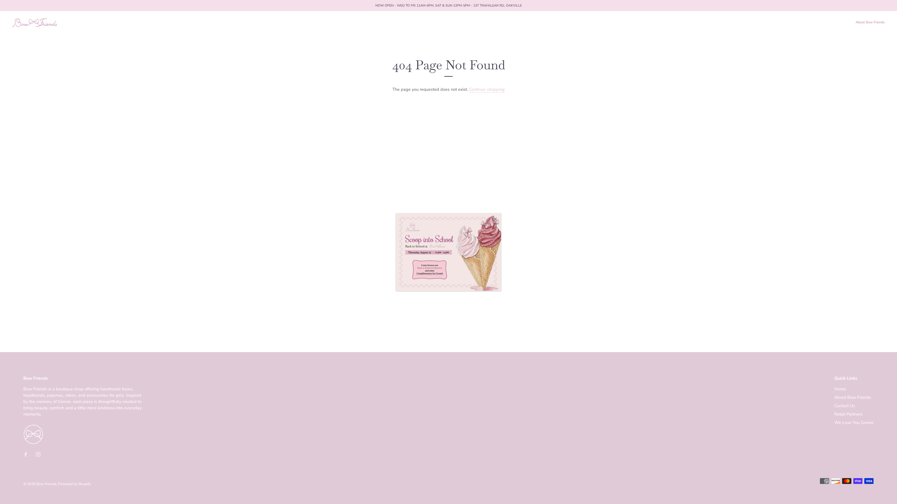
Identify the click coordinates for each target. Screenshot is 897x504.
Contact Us (844, 406)
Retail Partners (848, 414)
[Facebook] (25, 454)
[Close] (495, 219)
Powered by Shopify (74, 484)
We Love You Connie (854, 422)
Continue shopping (487, 89)
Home (840, 389)
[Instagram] (38, 454)
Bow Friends (46, 484)
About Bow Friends (870, 22)
